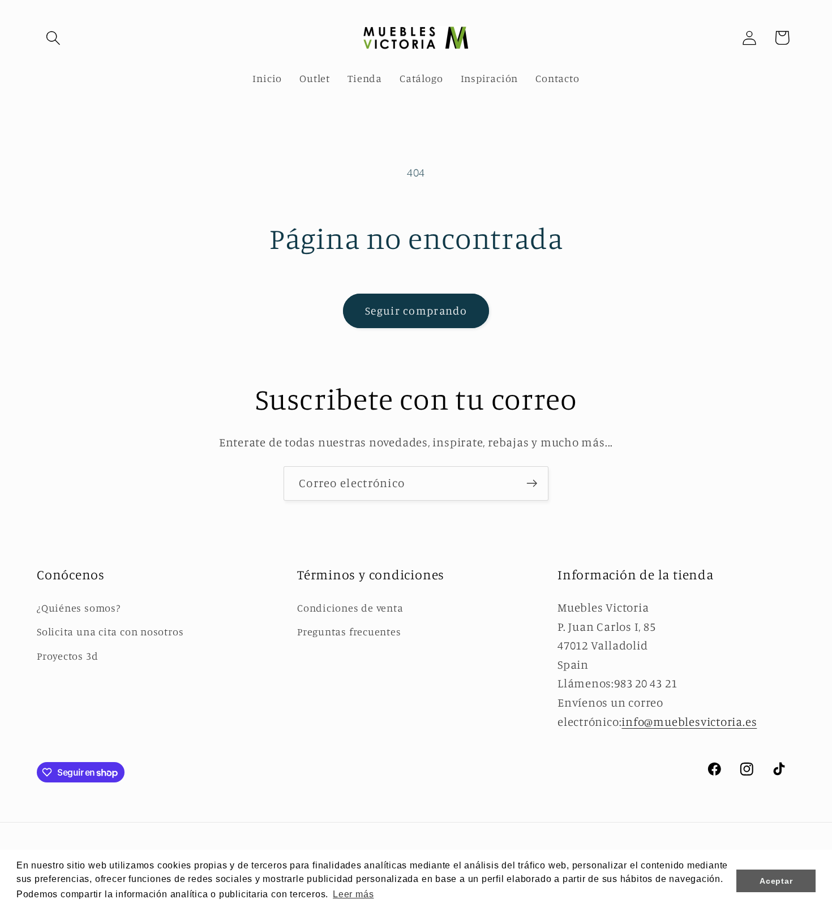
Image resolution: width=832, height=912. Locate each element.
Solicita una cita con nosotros (110, 631)
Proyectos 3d (67, 655)
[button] (53, 37)
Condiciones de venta (350, 607)
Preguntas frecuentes (349, 631)
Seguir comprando (416, 310)
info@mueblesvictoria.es (689, 722)
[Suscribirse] (532, 483)
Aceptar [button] (776, 880)
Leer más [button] (353, 894)
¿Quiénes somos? (79, 607)
